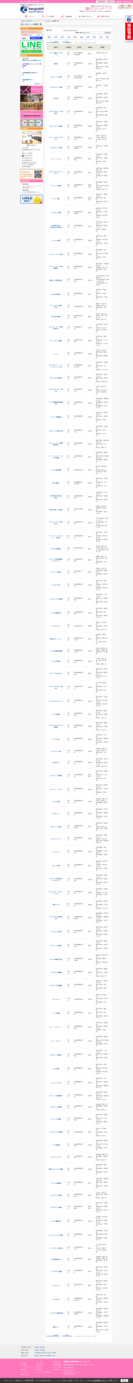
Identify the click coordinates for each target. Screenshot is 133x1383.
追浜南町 (42, 1350)
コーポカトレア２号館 (56, 87)
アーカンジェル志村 (56, 931)
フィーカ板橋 (56, 1013)
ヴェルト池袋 (56, 801)
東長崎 (42, 1355)
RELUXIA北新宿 (56, 316)
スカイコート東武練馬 (56, 985)
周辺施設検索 (57, 1364)
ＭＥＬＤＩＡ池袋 (56, 826)
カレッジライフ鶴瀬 (56, 341)
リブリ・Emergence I (56, 673)
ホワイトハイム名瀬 (56, 77)
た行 (68, 37)
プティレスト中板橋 (56, 775)
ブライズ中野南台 (56, 549)
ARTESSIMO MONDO (56, 510)
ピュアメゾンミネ (56, 1157)
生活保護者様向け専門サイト (30, 72)
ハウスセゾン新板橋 (56, 972)
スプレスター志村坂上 (56, 378)
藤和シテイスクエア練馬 (56, 1169)
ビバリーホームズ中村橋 (56, 1235)
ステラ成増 (56, 1069)
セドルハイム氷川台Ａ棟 (56, 431)
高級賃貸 (39, 1369)
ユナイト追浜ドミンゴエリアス (31, 186)
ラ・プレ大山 (56, 739)
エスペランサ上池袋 (56, 1195)
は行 (81, 37)
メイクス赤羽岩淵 (56, 470)
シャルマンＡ (56, 852)
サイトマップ (25, 1372)
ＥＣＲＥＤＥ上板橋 (56, 1207)
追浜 (54, 1355)
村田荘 (56, 64)
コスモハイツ (56, 813)
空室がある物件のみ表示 (71, 30)
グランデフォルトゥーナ (56, 701)
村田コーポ (56, 904)
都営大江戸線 (46, 1353)
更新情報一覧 (38, 84)
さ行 (62, 37)
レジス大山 (56, 1299)
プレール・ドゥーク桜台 (56, 254)
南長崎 (37, 1350)
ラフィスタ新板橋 (56, 1183)
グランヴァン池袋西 (56, 1107)
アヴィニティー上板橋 (56, 126)
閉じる (124, 1380)
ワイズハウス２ (56, 626)
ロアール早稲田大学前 (56, 959)
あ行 (49, 37)
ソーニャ (55, 354)
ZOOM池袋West (56, 1259)
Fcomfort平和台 (56, 294)
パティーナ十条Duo (56, 572)
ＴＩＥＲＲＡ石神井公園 (56, 1313)
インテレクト (56, 1285)
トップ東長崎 (56, 1145)
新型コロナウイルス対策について (31, 60)
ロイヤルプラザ (56, 585)
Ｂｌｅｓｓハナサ (56, 1083)
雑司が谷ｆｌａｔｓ (56, 639)
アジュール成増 (56, 240)
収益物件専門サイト (28, 79)
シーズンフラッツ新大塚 (56, 1248)
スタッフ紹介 (57, 1367)
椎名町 (37, 1355)
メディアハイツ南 (56, 751)
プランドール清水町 (56, 945)
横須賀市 (42, 1347)
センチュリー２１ (56, 839)
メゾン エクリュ (56, 1041)
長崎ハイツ (56, 1327)
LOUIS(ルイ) (55, 762)
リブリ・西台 (56, 198)
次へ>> (90, 42)
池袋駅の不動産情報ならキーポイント (77, 1361)
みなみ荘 (55, 98)
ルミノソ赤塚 (56, 865)
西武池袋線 (38, 1353)
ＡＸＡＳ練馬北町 (56, 1221)
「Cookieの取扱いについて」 (99, 1380)
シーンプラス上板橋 (56, 1271)
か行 (55, 37)
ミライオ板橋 (56, 714)
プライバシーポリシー (27, 1367)
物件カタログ (25, 1374)
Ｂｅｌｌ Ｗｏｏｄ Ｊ (56, 1027)
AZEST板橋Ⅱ (56, 483)
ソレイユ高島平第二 (56, 613)
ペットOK (39, 1362)
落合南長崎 (48, 1355)
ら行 (100, 37)
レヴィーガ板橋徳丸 (56, 417)
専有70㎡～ (40, 1367)
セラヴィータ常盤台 (56, 1055)
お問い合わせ (57, 1362)
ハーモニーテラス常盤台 (56, 599)
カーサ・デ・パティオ (56, 789)
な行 (75, 37)
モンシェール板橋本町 (56, 1095)
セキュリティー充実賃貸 (44, 1372)
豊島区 (37, 1347)
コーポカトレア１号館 (56, 147)
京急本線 (53, 1353)
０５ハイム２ (56, 999)
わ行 (107, 37)
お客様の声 (57, 1369)
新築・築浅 (40, 1364)
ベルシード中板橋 (56, 1119)
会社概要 (23, 1364)
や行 (94, 37)
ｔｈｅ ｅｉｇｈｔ (56, 159)
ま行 (87, 37)
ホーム (23, 1362)
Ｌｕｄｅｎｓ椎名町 (56, 185)
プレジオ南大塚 (56, 661)
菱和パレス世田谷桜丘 (56, 280)
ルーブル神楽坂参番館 (56, 651)
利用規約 (23, 1369)
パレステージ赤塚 (56, 212)
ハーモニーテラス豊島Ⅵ (56, 1132)
